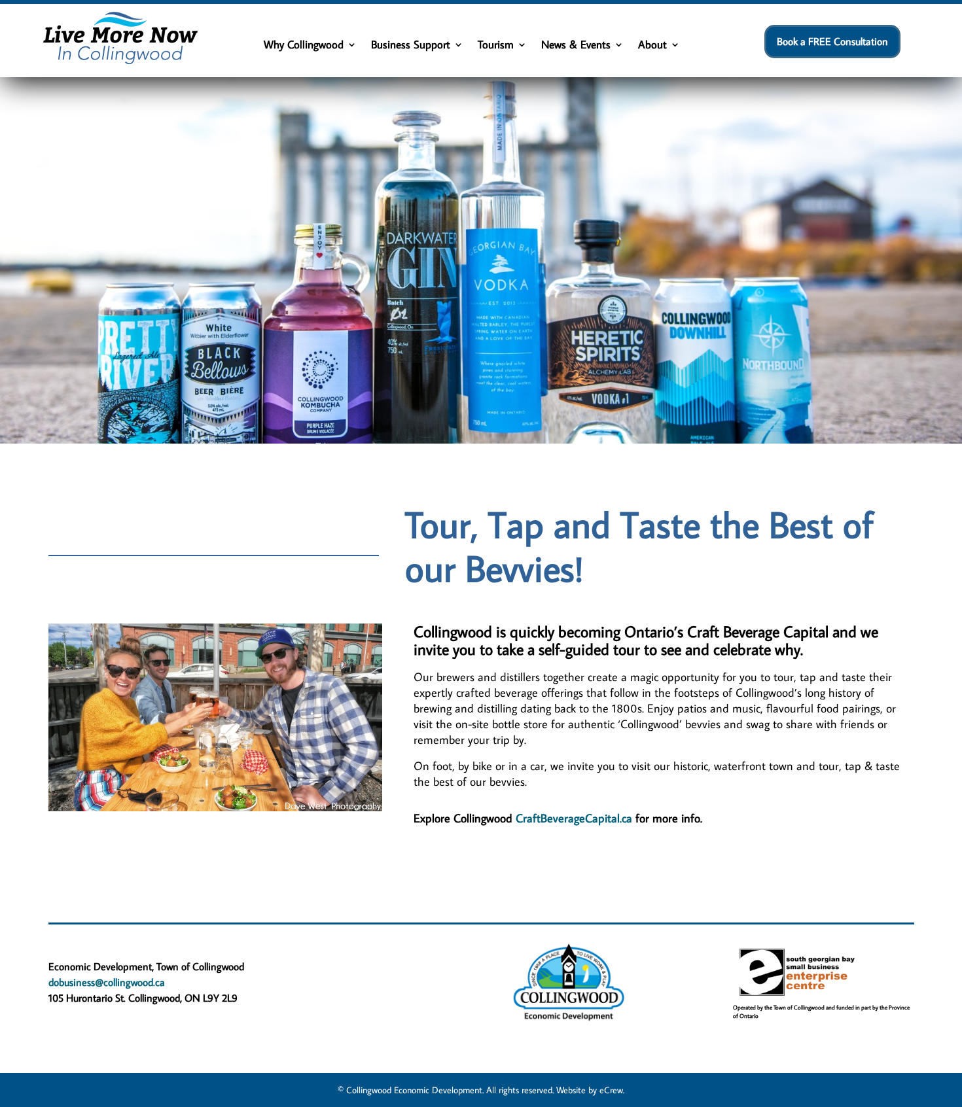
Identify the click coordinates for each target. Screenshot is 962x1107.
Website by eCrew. (590, 1090)
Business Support (410, 46)
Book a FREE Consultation (832, 41)
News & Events (576, 46)
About (652, 46)
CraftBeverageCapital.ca (574, 818)
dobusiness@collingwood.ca (106, 982)
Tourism (496, 46)
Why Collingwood (304, 46)
